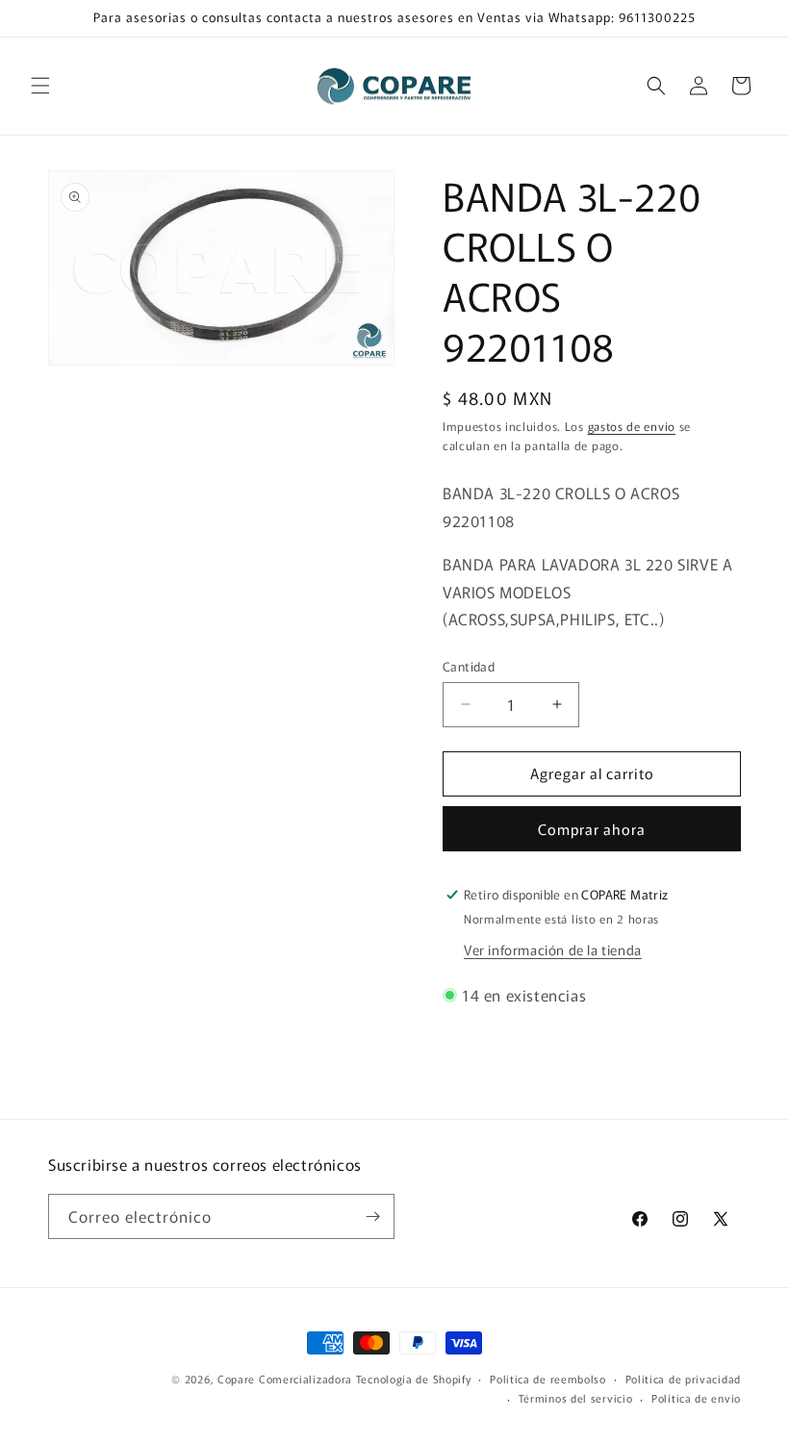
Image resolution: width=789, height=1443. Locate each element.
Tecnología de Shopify (413, 1378)
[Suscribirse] (372, 1216)
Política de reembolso (548, 1378)
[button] (40, 85)
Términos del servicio (576, 1397)
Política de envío (696, 1397)
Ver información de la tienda (553, 949)
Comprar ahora (592, 829)
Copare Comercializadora (284, 1378)
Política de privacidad (683, 1378)
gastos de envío (632, 426)
